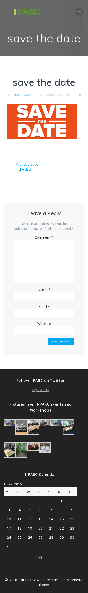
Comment (44, 237)
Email (44, 306)
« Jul (39, 557)
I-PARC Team (21, 95)
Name (44, 289)
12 (30, 519)
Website (44, 323)
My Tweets (40, 390)
